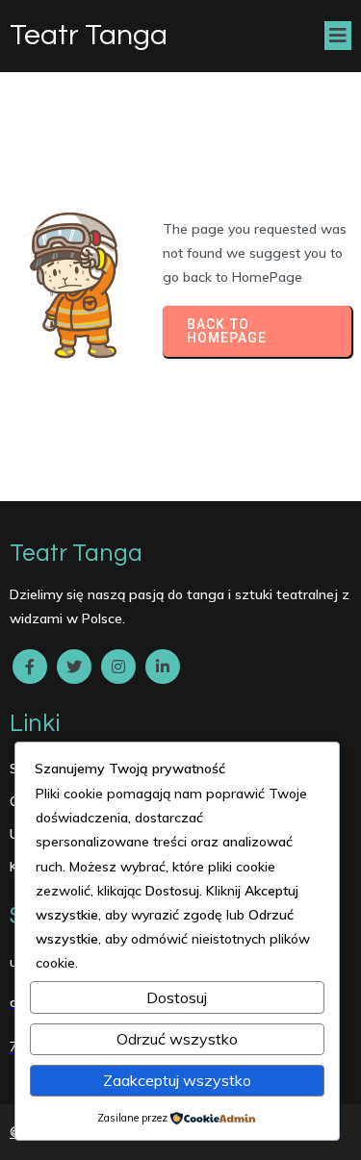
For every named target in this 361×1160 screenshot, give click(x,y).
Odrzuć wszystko (177, 1038)
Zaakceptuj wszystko (177, 1080)
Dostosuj (176, 997)
